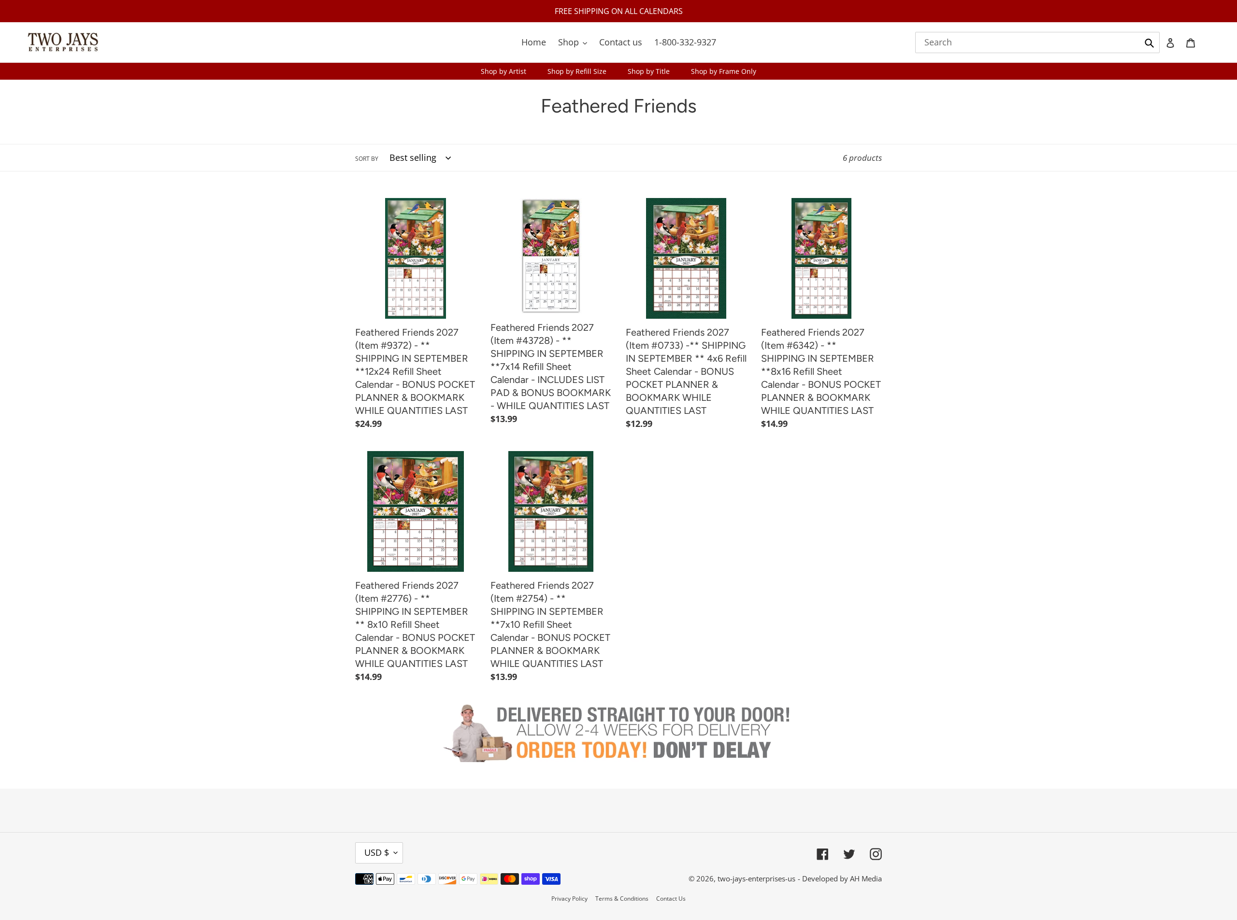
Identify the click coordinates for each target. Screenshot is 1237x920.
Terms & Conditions (621, 898)
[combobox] (1037, 42)
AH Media (866, 878)
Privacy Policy (569, 898)
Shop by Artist (503, 71)
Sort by (366, 159)
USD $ (376, 852)
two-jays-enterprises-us (756, 878)
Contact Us (671, 898)
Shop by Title (649, 71)
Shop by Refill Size (576, 71)
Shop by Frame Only (723, 71)
